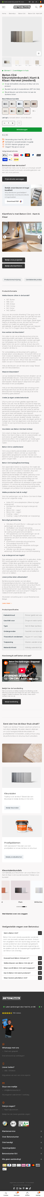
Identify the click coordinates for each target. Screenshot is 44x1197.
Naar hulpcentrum (11, 1110)
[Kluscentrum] (29, 2)
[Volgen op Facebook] (14, 1188)
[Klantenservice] (33, 2)
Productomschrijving (12, 280)
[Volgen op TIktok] (30, 1188)
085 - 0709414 (9, 1071)
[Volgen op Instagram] (17, 1188)
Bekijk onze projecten (13, 260)
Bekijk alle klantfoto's (13, 266)
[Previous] (4, 237)
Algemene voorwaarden (17, 1182)
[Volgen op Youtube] (27, 1188)
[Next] (39, 237)
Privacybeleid (30, 1182)
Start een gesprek (11, 1051)
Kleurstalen (10, 793)
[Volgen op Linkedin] (20, 1188)
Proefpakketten (12, 843)
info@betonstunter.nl (12, 1090)
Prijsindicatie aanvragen (14, 179)
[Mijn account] (36, 2)
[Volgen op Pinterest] (24, 1188)
